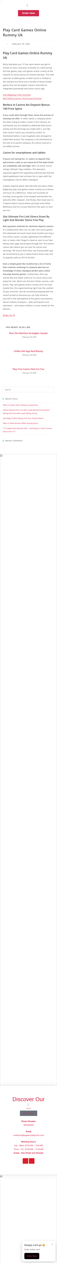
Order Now (32, 1256)
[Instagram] (31, 1161)
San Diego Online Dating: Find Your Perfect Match (23, 418)
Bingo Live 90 (9, 315)
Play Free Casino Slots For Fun (28, 369)
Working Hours (28, 1142)
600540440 (28, 1125)
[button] (28, 8)
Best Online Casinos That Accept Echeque (22, 98)
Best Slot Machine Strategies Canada (28, 333)
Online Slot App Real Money (28, 351)
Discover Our (28, 1099)
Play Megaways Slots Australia (17, 94)
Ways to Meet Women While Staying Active (20, 423)
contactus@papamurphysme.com (28, 1135)
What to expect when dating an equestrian (20, 405)
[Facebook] (25, 1161)
